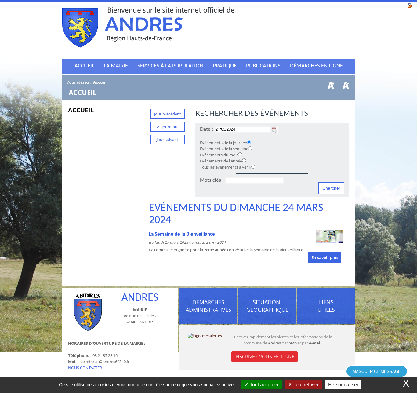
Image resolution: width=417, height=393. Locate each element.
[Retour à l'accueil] (148, 29)
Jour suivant (167, 139)
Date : (207, 129)
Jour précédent (167, 114)
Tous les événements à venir (225, 167)
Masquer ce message (377, 371)
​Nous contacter (85, 367)
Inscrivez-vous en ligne (264, 356)
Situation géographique (267, 305)
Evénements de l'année (221, 161)
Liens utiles (326, 305)
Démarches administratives (208, 305)
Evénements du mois (219, 155)
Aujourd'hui (167, 126)
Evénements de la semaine (224, 148)
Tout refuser (305, 384)
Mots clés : (212, 180)
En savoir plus (324, 257)
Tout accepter (263, 384)
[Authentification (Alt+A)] (410, 4)
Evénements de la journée (223, 142)
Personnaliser (343, 384)
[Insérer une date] (275, 129)
